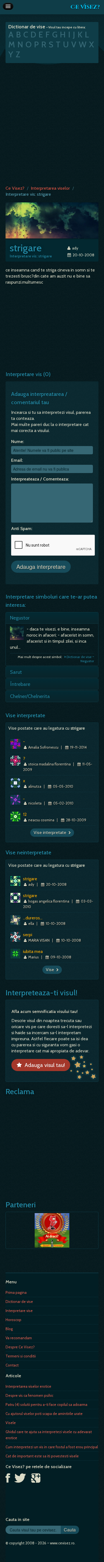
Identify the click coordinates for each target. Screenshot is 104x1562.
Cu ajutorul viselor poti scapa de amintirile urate (44, 1413)
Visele (11, 1422)
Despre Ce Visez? (20, 1347)
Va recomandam (19, 1338)
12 (25, 814)
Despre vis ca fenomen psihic (29, 1395)
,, (24, 797)
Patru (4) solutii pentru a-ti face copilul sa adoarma (46, 1404)
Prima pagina (16, 1292)
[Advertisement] (52, 123)
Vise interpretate (51, 832)
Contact (12, 1365)
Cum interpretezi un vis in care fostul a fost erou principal (52, 1447)
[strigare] (52, 220)
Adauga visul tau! (43, 1065)
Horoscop (13, 1319)
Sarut (16, 672)
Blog (9, 1329)
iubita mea (33, 951)
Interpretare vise (19, 1310)
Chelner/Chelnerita (30, 696)
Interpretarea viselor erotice (28, 1386)
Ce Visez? (85, 7)
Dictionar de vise (19, 1301)
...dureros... (32, 917)
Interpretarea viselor (50, 188)
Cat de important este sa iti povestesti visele (42, 1456)
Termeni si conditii (21, 1356)
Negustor (20, 618)
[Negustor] (18, 634)
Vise (51, 969)
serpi (27, 934)
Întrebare (20, 684)
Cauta (70, 1529)
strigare (30, 878)
